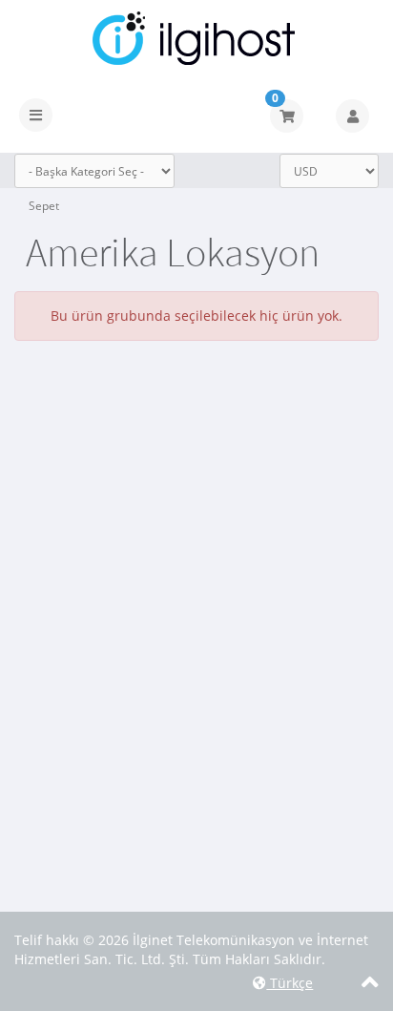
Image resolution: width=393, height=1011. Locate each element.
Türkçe (289, 983)
